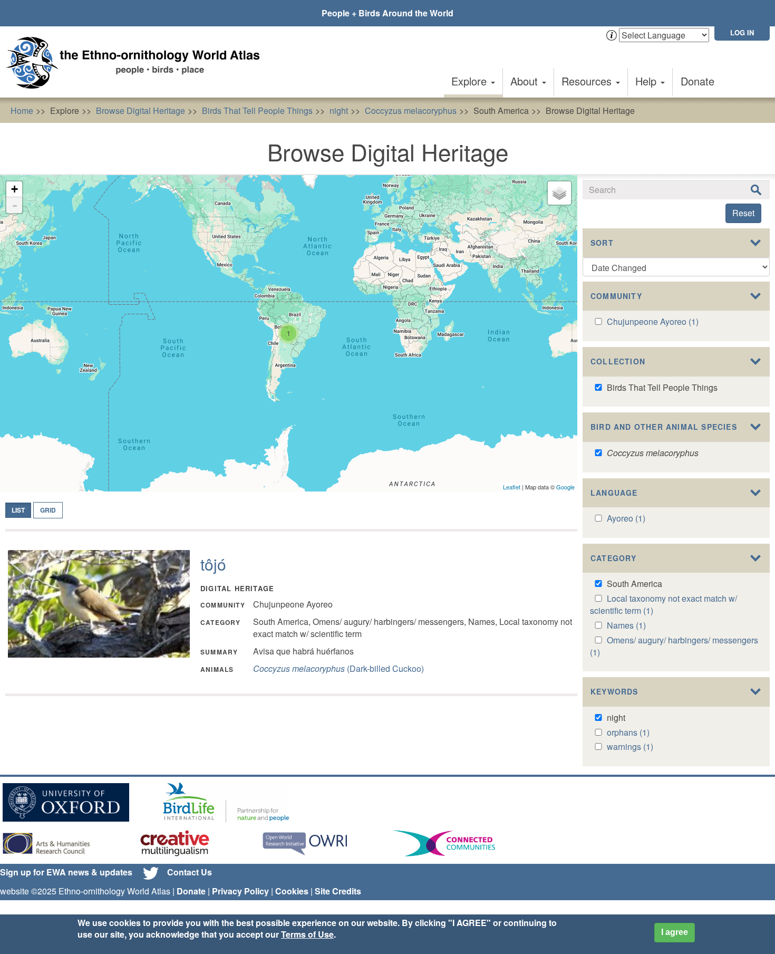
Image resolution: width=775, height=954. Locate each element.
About (525, 81)
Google (565, 487)
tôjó (213, 564)
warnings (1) (630, 746)
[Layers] (559, 193)
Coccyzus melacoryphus (411, 110)
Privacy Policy (240, 891)
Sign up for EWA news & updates (66, 872)
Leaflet (511, 487)
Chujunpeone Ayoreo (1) (653, 321)
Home (22, 110)
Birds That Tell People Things (257, 110)
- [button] (14, 205)
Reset (743, 213)
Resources (588, 81)
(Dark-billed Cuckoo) (338, 668)
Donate (697, 81)
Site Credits (338, 891)
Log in (742, 32)
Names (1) (626, 625)
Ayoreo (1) (626, 518)
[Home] (137, 63)
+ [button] (14, 189)
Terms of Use (307, 935)
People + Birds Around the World (387, 13)
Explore (470, 81)
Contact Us (189, 872)
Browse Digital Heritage (140, 110)
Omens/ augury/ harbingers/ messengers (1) (674, 646)
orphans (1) (628, 732)
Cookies (291, 891)
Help (647, 81)
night (339, 110)
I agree (674, 932)
